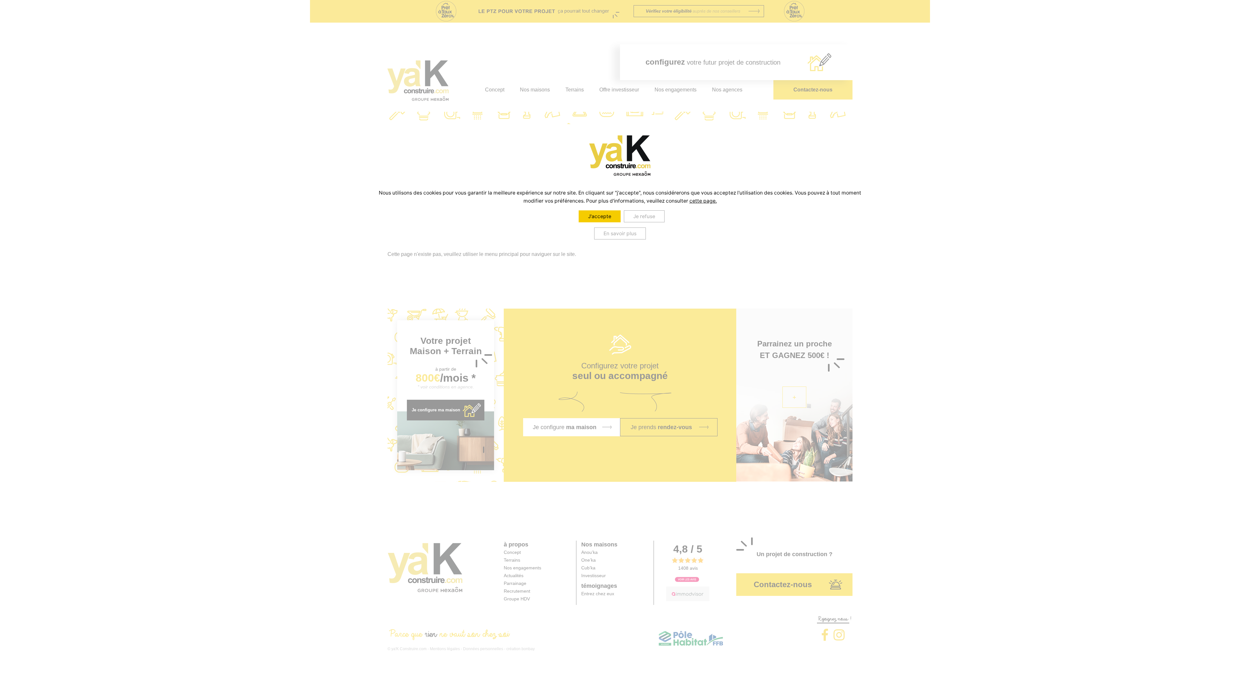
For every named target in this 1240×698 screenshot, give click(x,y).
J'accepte (599, 216)
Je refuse (644, 216)
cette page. (703, 201)
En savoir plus (620, 233)
